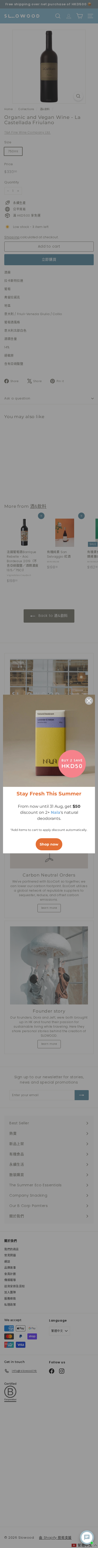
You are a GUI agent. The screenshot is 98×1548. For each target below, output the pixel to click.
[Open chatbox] (87, 1537)
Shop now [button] (49, 844)
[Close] (89, 701)
